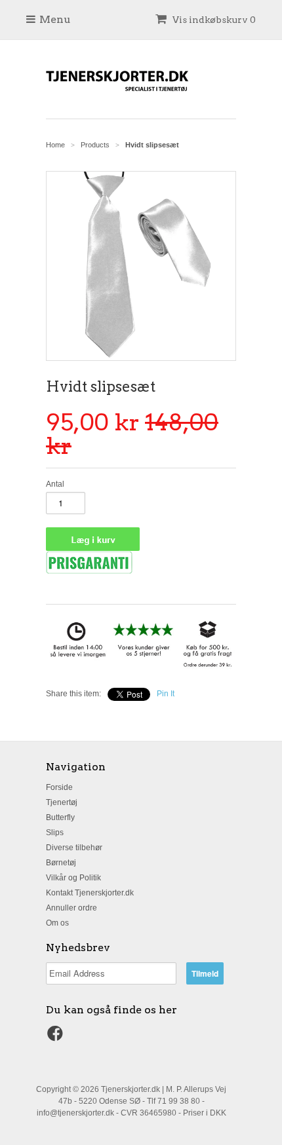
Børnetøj (61, 862)
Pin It (165, 693)
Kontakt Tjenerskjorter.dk (90, 892)
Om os (57, 923)
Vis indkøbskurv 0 (213, 19)
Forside (59, 787)
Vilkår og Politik (73, 877)
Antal (55, 484)
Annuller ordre (71, 907)
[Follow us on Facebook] (57, 1037)
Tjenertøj (61, 802)
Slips (55, 832)
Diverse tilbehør (74, 847)
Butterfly (60, 817)
